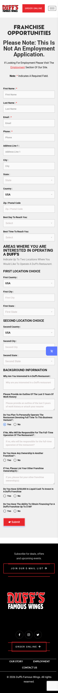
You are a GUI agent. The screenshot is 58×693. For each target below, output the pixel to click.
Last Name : (10, 103)
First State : (9, 306)
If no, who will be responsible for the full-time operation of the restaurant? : (28, 433)
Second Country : (12, 326)
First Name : (10, 88)
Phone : (7, 131)
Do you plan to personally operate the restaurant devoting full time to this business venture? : (27, 417)
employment (17, 67)
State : (6, 174)
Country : (7, 188)
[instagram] (29, 635)
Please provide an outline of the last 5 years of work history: (28, 395)
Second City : (10, 341)
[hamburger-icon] (52, 8)
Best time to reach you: (16, 231)
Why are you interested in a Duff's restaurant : (27, 376)
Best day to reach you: (15, 217)
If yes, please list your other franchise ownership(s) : (23, 469)
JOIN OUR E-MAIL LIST (27, 568)
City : (5, 160)
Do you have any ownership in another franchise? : (23, 454)
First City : (8, 291)
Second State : (10, 355)
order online (33, 8)
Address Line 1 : (11, 145)
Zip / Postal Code (12, 203)
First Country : (10, 277)
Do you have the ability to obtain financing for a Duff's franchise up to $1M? (29, 505)
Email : (7, 117)
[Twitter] (38, 635)
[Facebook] (19, 635)
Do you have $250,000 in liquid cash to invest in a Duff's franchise (28, 490)
